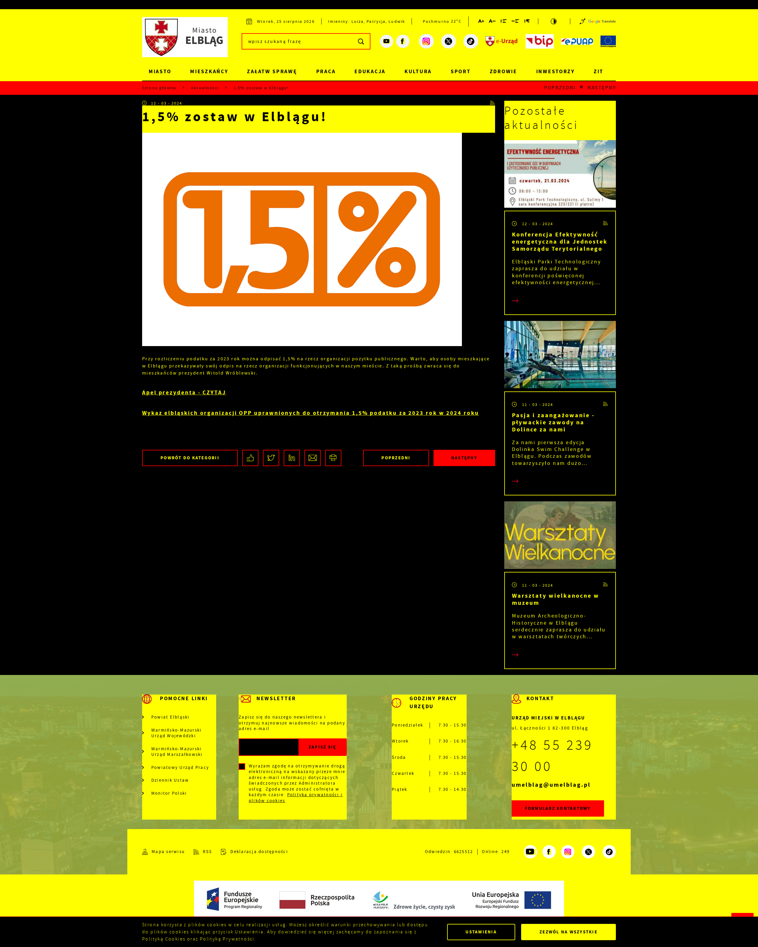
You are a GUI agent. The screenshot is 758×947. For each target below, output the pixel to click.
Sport (461, 71)
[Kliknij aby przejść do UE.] (608, 41)
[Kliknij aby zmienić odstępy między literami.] (492, 22)
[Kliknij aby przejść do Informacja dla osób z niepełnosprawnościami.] (582, 21)
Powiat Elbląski (170, 717)
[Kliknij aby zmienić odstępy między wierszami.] (504, 22)
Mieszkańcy (209, 71)
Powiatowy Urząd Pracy (180, 767)
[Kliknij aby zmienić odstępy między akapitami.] (527, 22)
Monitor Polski (169, 793)
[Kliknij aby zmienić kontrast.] (554, 21)
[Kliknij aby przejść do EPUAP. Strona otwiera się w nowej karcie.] (577, 41)
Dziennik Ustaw (170, 780)
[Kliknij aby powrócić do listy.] (581, 88)
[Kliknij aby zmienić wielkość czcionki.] (481, 22)
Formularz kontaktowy (558, 808)
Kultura (418, 71)
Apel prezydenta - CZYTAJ (184, 392)
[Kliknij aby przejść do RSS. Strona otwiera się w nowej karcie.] (492, 103)
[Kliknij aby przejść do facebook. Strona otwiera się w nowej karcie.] (402, 41)
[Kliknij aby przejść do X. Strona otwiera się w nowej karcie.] (448, 41)
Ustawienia (481, 932)
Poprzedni (560, 88)
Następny (601, 88)
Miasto (160, 71)
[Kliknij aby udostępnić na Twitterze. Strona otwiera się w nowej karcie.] (271, 458)
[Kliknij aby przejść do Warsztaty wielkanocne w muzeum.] (560, 536)
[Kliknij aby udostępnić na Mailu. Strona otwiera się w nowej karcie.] (312, 458)
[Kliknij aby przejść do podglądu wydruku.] (333, 458)
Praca (326, 71)
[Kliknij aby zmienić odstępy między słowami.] (515, 22)
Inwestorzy (555, 71)
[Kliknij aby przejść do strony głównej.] (189, 40)
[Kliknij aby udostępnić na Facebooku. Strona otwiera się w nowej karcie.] (250, 458)
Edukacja (370, 71)
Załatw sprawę (272, 71)
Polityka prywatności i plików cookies (296, 798)
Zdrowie (503, 71)
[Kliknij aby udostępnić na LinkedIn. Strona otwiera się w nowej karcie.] (292, 458)
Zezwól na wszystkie (568, 932)
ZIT (598, 71)
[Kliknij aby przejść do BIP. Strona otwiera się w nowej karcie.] (540, 41)
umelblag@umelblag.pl (551, 785)
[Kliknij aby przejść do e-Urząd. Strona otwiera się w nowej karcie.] (502, 41)
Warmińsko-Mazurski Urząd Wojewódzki (176, 733)
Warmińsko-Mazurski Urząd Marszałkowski (177, 752)
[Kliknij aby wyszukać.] (361, 41)
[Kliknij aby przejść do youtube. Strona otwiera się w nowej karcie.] (386, 41)
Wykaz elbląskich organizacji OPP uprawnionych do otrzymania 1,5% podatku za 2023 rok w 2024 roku (310, 413)
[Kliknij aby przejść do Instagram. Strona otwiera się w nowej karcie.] (426, 41)
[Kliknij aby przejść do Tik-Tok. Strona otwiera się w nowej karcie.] (470, 41)
